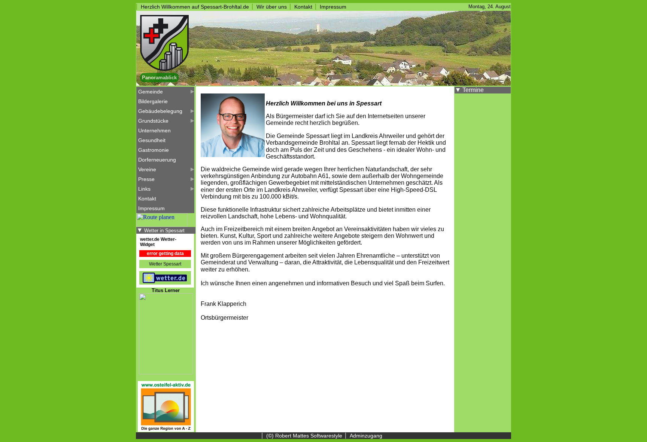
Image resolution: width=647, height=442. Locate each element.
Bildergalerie (153, 101)
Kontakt (303, 7)
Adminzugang (366, 436)
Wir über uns (271, 7)
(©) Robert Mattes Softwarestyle (304, 436)
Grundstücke (153, 121)
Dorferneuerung (157, 160)
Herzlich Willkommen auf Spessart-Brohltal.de (195, 7)
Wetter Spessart (165, 264)
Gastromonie (153, 150)
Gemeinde (150, 92)
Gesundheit (151, 140)
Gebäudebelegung (160, 111)
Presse (146, 179)
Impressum (333, 7)
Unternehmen (154, 130)
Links (144, 189)
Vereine (147, 169)
